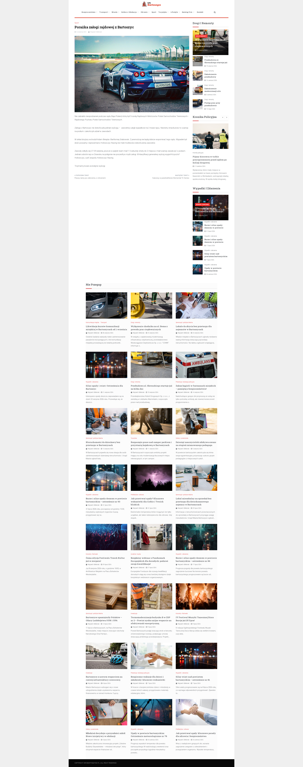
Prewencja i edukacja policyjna (185, 382)
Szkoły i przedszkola (182, 438)
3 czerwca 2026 (211, 95)
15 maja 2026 (210, 109)
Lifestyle (174, 12)
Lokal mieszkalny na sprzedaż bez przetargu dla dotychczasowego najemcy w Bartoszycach (193, 501)
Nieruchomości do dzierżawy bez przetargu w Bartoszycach (103, 444)
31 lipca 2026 (210, 231)
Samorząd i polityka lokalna (184, 322)
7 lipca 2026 (210, 260)
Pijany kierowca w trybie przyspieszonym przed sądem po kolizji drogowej (210, 159)
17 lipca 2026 (210, 245)
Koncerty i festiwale (92, 554)
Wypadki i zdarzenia (202, 204)
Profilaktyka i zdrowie (137, 495)
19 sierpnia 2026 (211, 66)
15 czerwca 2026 (211, 80)
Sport (154, 12)
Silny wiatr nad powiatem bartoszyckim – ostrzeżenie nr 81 (215, 256)
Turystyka (162, 12)
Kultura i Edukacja (129, 12)
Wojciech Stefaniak (96, 32)
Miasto (114, 12)
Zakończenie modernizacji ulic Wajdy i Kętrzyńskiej (214, 91)
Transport (103, 12)
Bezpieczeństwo (88, 12)
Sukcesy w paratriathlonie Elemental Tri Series (170, 178)
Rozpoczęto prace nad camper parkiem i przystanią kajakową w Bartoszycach (151, 444)
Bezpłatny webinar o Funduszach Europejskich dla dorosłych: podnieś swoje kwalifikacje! (149, 561)
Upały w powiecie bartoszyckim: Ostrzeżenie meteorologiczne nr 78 (149, 735)
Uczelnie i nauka (136, 554)
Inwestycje (134, 613)
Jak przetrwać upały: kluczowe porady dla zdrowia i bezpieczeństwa (196, 735)
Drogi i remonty (201, 36)
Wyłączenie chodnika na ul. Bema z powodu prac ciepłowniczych (210, 43)
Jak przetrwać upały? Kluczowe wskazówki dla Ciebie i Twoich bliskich (147, 501)
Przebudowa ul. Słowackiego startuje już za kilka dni (215, 62)
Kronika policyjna (198, 153)
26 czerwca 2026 (211, 274)
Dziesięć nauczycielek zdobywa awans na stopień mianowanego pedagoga (196, 444)
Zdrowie (144, 12)
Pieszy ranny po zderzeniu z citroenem (90, 178)
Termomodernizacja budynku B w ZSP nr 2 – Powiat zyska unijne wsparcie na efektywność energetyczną (151, 620)
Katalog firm (187, 12)
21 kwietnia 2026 (199, 166)
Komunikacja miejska (92, 322)
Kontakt (200, 12)
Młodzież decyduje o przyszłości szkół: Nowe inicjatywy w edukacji (105, 735)
